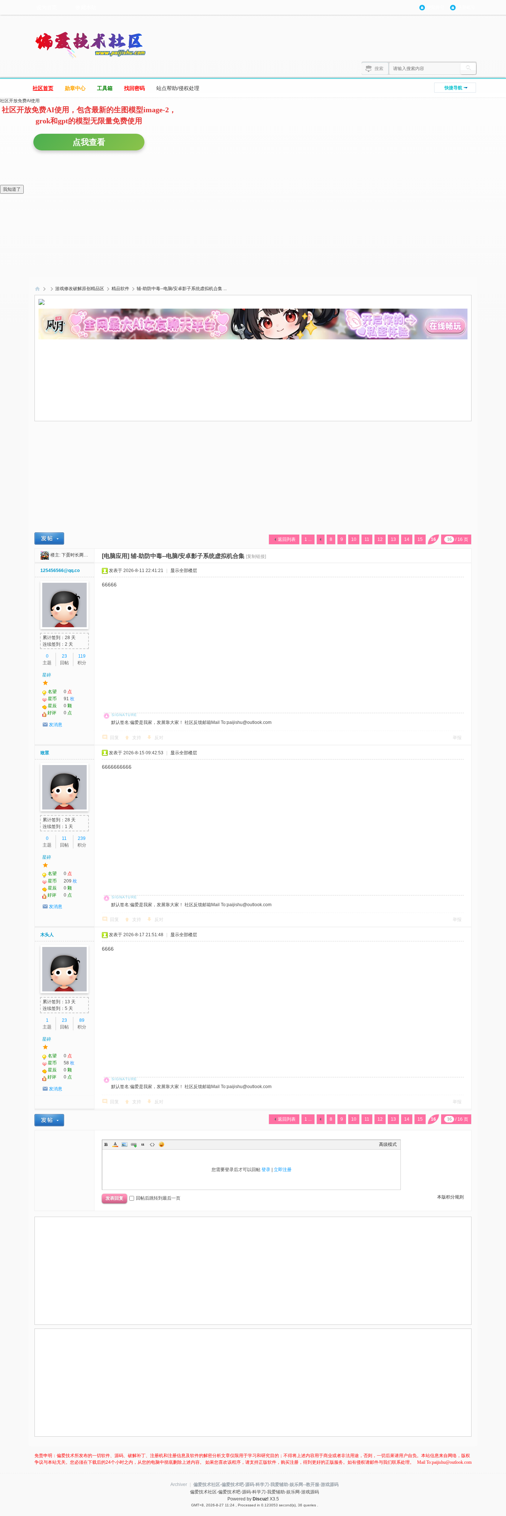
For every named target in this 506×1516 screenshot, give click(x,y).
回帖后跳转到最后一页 (158, 1198)
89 (81, 1020)
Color (115, 1144)
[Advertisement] (255, 361)
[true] (468, 68)
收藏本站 (86, 7)
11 (366, 539)
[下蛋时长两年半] (44, 555)
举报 (457, 737)
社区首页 (43, 88)
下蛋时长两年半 (77, 555)
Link (133, 1144)
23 (64, 656)
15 (420, 539)
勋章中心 (75, 88)
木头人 (47, 934)
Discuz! (261, 1499)
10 (353, 539)
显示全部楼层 (183, 570)
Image (124, 1144)
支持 (136, 737)
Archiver (178, 1484)
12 (380, 539)
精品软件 (120, 288)
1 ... (308, 539)
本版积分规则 (450, 1197)
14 (406, 539)
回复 (114, 737)
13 (393, 539)
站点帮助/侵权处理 (177, 88)
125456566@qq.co (60, 570)
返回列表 (287, 539)
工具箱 (105, 88)
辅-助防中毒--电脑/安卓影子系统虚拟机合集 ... (182, 288)
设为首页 (46, 7)
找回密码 (134, 88)
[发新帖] (49, 538)
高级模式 (388, 1144)
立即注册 (283, 1169)
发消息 (55, 724)
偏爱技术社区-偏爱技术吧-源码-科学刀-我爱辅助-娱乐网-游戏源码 (37, 288)
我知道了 (12, 189)
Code (152, 1144)
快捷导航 (453, 87)
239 (82, 838)
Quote (143, 1144)
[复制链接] (256, 556)
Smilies (161, 1144)
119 (82, 656)
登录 (266, 1169)
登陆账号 (436, 7)
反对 (158, 737)
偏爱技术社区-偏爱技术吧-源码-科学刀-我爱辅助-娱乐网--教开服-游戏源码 (266, 1484)
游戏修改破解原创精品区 (79, 288)
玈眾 (44, 752)
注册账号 (466, 7)
